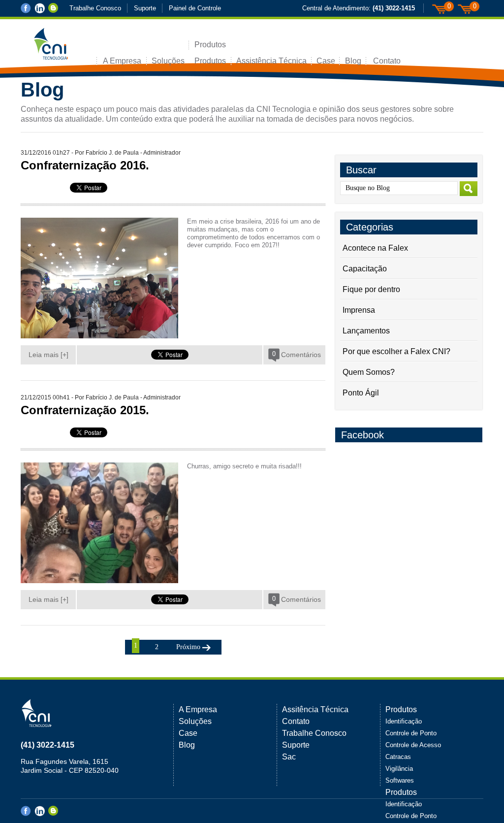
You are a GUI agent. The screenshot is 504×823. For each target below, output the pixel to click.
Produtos (210, 44)
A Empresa (122, 61)
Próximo (188, 647)
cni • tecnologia (70, 47)
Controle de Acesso (413, 745)
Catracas (398, 756)
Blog (353, 61)
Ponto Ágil (361, 393)
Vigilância (399, 768)
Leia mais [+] (48, 355)
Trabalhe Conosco (95, 8)
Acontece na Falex (375, 248)
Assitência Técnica (315, 709)
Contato (387, 61)
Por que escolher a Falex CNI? (396, 351)
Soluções (168, 61)
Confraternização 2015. (85, 410)
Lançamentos (366, 331)
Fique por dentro (371, 289)
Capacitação (365, 268)
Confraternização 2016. (85, 165)
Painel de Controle (195, 8)
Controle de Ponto (411, 733)
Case (325, 61)
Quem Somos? (369, 372)
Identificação (403, 721)
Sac (289, 757)
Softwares (399, 780)
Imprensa (359, 310)
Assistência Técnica (271, 61)
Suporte (145, 8)
